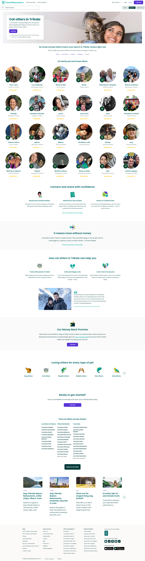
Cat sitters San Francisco (64, 444)
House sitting (87, 531)
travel (25, 490)
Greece (72, 54)
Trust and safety (27, 538)
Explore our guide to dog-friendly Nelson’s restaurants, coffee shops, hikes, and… (31, 506)
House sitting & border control (31, 546)
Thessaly (80, 54)
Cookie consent (27, 551)
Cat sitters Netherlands (79, 448)
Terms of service (49, 559)
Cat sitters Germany (79, 439)
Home (58, 54)
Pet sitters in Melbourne (69, 548)
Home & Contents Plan (29, 543)
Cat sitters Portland (63, 451)
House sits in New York (90, 538)
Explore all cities (72, 467)
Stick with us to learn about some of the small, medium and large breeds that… (84, 506)
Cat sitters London (62, 427)
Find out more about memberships (72, 245)
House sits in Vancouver (90, 548)
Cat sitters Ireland (78, 453)
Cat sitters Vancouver (63, 447)
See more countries (79, 458)
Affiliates (45, 546)
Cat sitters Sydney (62, 429)
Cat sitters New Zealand (80, 446)
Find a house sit (41, 2)
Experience (140, 7)
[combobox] (20, 7)
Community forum (48, 534)
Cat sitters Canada (78, 436)
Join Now (138, 2)
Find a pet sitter (31, 2)
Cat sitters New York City (64, 434)
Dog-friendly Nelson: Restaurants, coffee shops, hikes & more (32, 496)
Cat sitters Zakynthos (47, 448)
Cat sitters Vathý (46, 444)
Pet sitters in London (68, 538)
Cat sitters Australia (79, 434)
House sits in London (89, 536)
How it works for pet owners (30, 531)
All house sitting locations (90, 551)
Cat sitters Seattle (62, 449)
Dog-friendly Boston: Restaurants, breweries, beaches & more (59, 498)
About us (45, 531)
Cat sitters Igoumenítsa (48, 429)
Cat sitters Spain (78, 441)
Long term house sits (89, 534)
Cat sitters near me (68, 534)
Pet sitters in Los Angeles (69, 543)
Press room (46, 543)
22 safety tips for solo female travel (111, 494)
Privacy (59, 559)
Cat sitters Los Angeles (63, 437)
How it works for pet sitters (30, 534)
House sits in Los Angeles (90, 541)
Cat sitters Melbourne (63, 432)
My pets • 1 (132, 7)
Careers (45, 538)
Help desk (25, 541)
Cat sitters (65, 54)
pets (77, 490)
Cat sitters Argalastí (47, 427)
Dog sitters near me (68, 536)
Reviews (25, 548)
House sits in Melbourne (90, 546)
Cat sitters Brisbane (63, 439)
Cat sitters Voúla (46, 446)
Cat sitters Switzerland (79, 456)
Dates (125, 7)
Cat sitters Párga (46, 441)
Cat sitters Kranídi (46, 432)
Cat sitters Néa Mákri (47, 434)
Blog (44, 541)
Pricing (24, 536)
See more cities (62, 456)
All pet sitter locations (69, 553)
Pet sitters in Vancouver (69, 551)
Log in (130, 2)
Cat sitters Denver (62, 454)
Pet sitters (66, 531)
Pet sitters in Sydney (68, 546)
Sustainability (46, 536)
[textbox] (20, 7)
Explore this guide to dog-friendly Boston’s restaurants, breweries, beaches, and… (58, 511)
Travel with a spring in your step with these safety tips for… (111, 502)
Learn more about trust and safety (72, 213)
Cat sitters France (78, 444)
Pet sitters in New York (69, 541)
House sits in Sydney (89, 543)
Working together (47, 548)
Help (125, 2)
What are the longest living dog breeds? (84, 496)
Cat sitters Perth (62, 442)
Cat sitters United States (80, 427)
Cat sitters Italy (77, 451)
